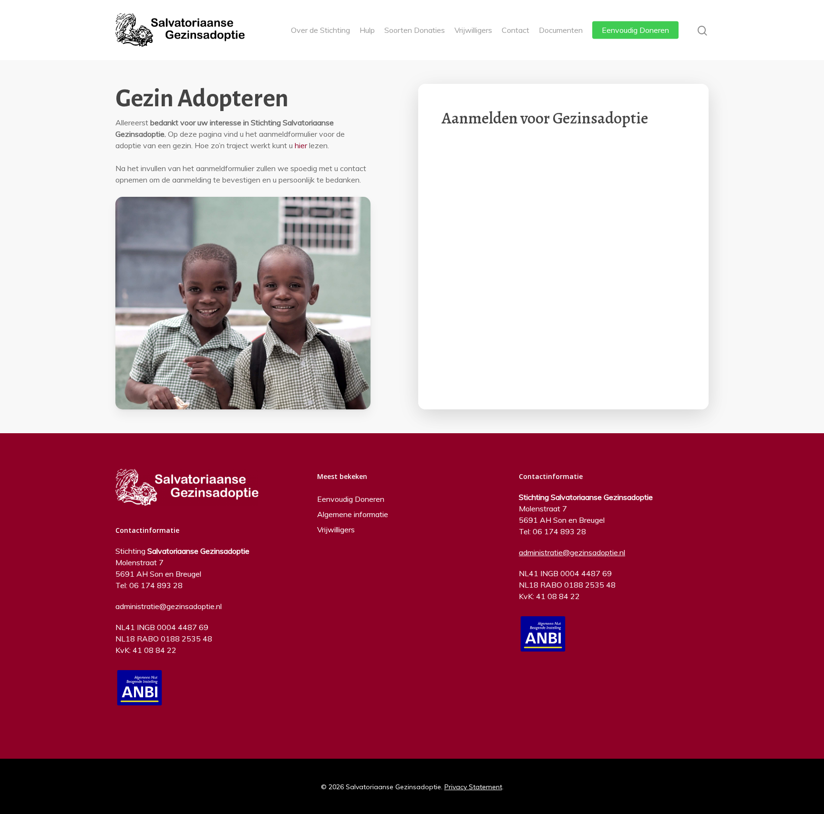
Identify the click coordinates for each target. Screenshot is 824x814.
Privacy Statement (473, 787)
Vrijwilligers (473, 30)
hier (301, 145)
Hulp (367, 30)
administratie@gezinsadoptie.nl (168, 606)
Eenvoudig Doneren (635, 30)
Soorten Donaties (414, 30)
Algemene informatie (352, 514)
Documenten (561, 30)
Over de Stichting (320, 30)
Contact (515, 30)
